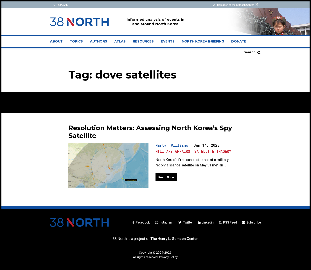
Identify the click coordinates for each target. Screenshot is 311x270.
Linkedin (208, 222)
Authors (98, 41)
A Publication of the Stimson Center (233, 4)
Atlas (120, 41)
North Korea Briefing (203, 41)
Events (168, 41)
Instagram (166, 222)
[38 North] (79, 222)
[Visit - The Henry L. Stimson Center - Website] (102, 5)
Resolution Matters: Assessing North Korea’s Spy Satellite (150, 132)
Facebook (142, 222)
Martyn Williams (172, 145)
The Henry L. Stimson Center (174, 238)
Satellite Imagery (212, 151)
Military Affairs (173, 151)
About (58, 42)
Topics (76, 41)
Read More (166, 177)
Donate (238, 41)
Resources (143, 41)
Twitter (187, 222)
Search (250, 52)
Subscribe (253, 222)
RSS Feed (229, 222)
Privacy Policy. (168, 257)
